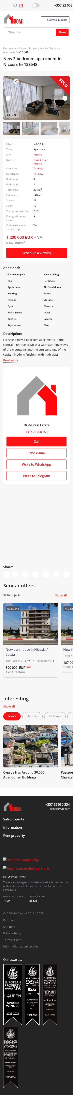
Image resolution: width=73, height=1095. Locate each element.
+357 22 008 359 (36, 432)
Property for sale (38, 48)
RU (15, 5)
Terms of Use (12, 940)
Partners (9, 920)
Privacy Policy (12, 933)
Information (12, 827)
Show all (61, 595)
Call (36, 441)
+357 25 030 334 (57, 804)
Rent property (14, 835)
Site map (9, 927)
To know (38, 168)
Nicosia (54, 48)
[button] (64, 98)
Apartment (9, 52)
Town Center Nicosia (40, 161)
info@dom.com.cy (60, 808)
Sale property (13, 819)
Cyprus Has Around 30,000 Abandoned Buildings (23, 775)
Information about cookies (21, 946)
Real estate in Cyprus (15, 48)
